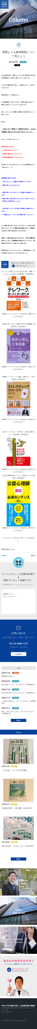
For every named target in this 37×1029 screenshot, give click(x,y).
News (15, 673)
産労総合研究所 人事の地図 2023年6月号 (17, 808)
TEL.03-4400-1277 (7, 1012)
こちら (31, 538)
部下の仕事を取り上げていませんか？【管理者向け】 (18, 693)
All (18, 668)
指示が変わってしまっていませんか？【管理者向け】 (18, 684)
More (19, 720)
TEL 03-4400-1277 (18, 643)
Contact (18, 654)
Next (32, 555)
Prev (4, 555)
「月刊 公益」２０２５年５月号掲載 (14, 770)
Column (23, 62)
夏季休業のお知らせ (7, 676)
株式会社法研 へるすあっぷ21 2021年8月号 (18, 846)
